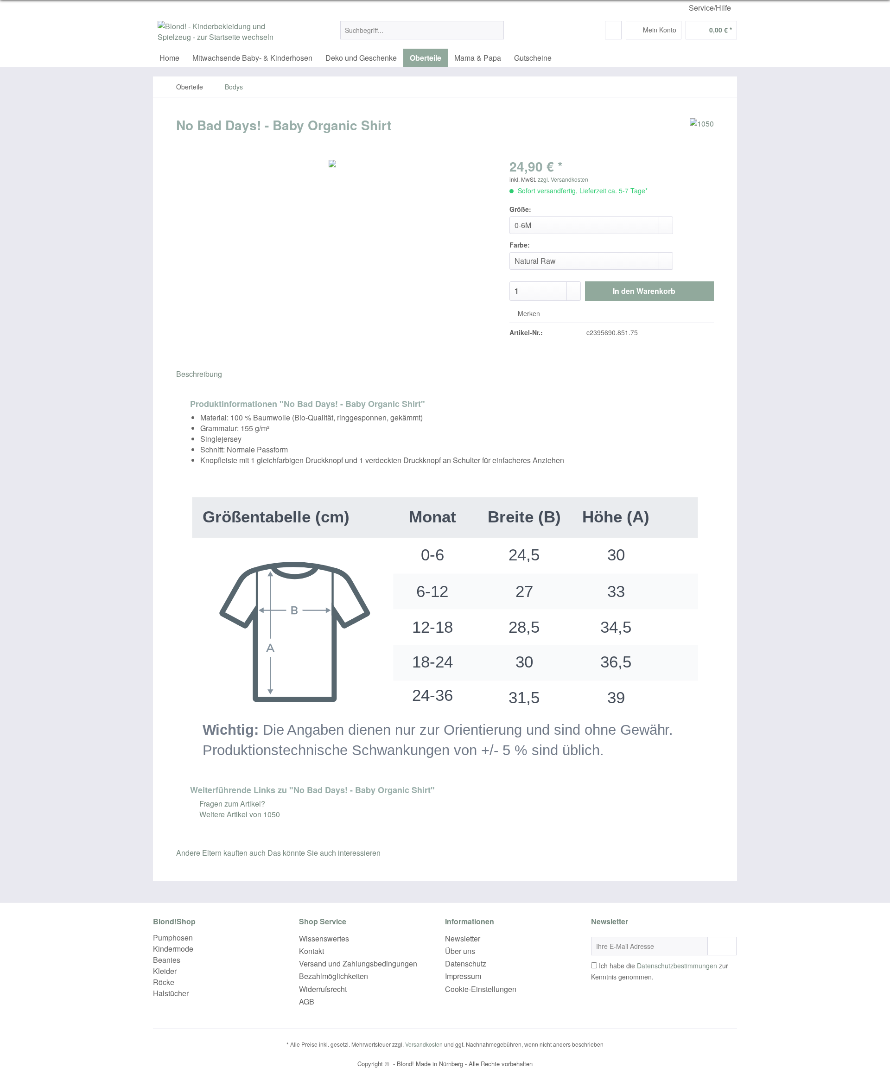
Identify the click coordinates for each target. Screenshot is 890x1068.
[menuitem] (422, 35)
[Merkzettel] (613, 30)
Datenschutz (465, 963)
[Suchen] (495, 30)
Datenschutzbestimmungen (677, 965)
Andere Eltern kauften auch (221, 852)
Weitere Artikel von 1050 (238, 814)
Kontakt (311, 951)
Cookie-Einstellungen (480, 989)
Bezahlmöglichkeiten (333, 976)
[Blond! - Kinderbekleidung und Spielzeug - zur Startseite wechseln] (228, 32)
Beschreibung (199, 374)
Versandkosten (424, 1044)
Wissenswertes (324, 938)
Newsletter (462, 938)
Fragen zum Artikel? (231, 803)
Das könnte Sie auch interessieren (324, 852)
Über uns (460, 951)
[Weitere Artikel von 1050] (702, 134)
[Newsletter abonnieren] (722, 946)
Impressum (463, 976)
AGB (306, 1001)
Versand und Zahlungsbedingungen (358, 963)
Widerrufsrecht (323, 989)
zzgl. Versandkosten (563, 179)
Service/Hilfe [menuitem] (710, 7)
